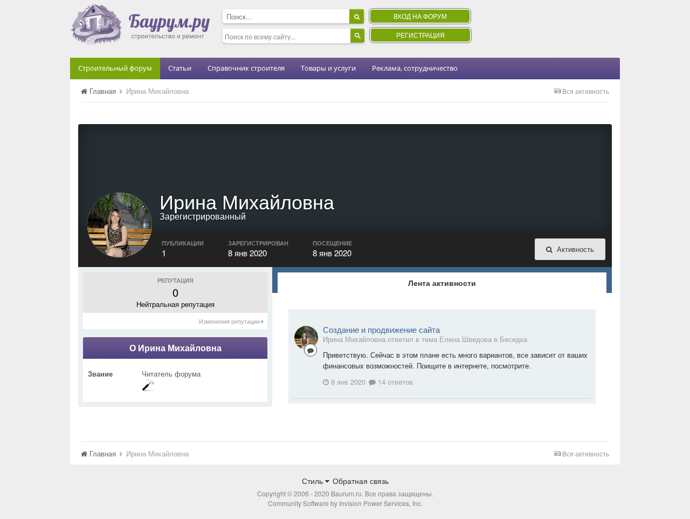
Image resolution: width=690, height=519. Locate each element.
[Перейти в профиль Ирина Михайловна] (306, 338)
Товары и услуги (328, 68)
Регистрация (420, 34)
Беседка (513, 339)
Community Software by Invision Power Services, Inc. (345, 503)
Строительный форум (115, 68)
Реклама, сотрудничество (415, 68)
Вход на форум (420, 16)
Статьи (179, 68)
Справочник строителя (246, 68)
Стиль (313, 480)
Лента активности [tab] (442, 282)
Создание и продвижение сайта (381, 329)
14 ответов (394, 382)
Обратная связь (361, 480)
